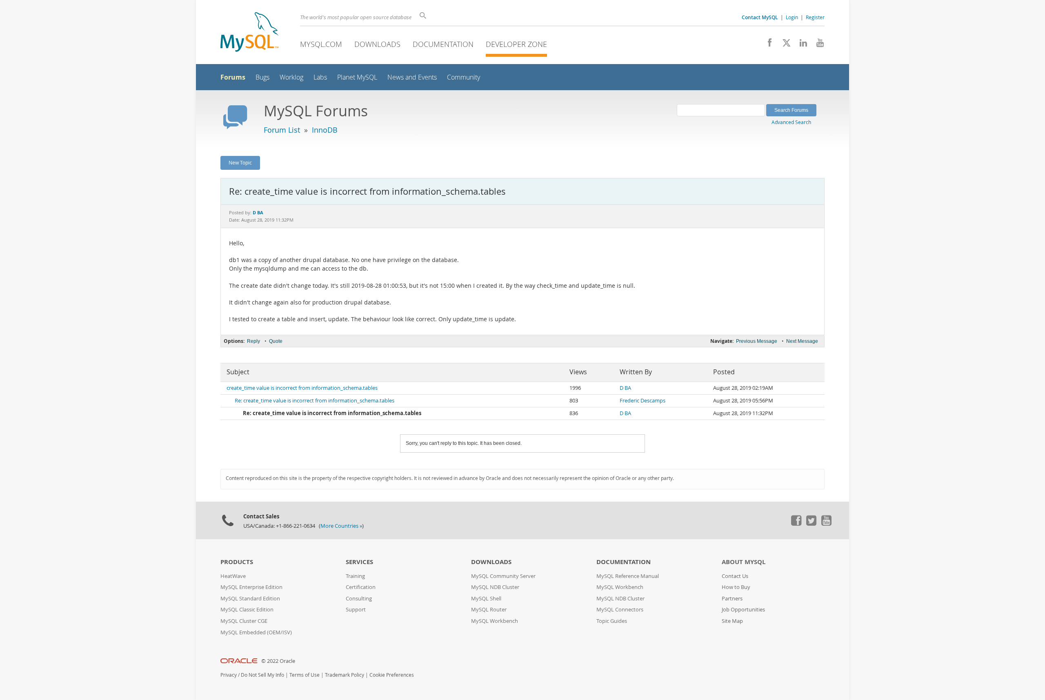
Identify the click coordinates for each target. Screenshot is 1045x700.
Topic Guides (611, 621)
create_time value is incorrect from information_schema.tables (302, 387)
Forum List (282, 130)
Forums (232, 77)
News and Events (412, 77)
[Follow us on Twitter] (811, 524)
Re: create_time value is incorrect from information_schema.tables (314, 400)
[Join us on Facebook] (766, 44)
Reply (253, 341)
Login (792, 17)
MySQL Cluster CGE (243, 621)
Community (463, 77)
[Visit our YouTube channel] (817, 44)
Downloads (377, 44)
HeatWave (233, 576)
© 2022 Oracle (278, 661)
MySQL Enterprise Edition (251, 587)
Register (815, 17)
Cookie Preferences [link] (391, 675)
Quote (275, 341)
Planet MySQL (357, 77)
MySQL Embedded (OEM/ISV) (256, 632)
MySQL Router (489, 609)
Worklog (291, 77)
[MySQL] (249, 33)
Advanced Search (791, 122)
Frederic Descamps (642, 400)
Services (359, 562)
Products (236, 562)
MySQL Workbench (494, 621)
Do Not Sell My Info (262, 675)
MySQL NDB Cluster (495, 587)
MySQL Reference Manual (627, 576)
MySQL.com (321, 44)
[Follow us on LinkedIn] (800, 44)
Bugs (262, 77)
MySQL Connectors (619, 609)
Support (356, 609)
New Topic (240, 162)
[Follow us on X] (783, 44)
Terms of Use (304, 675)
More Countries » (341, 525)
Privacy (228, 675)
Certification (361, 587)
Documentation (443, 44)
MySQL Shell (486, 598)
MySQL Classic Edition (246, 609)
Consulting (359, 598)
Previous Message (756, 341)
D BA (625, 387)
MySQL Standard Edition (250, 598)
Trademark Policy (344, 675)
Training (355, 576)
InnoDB (325, 130)
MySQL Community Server (503, 576)
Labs (320, 77)
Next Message (802, 341)
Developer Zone (516, 44)
